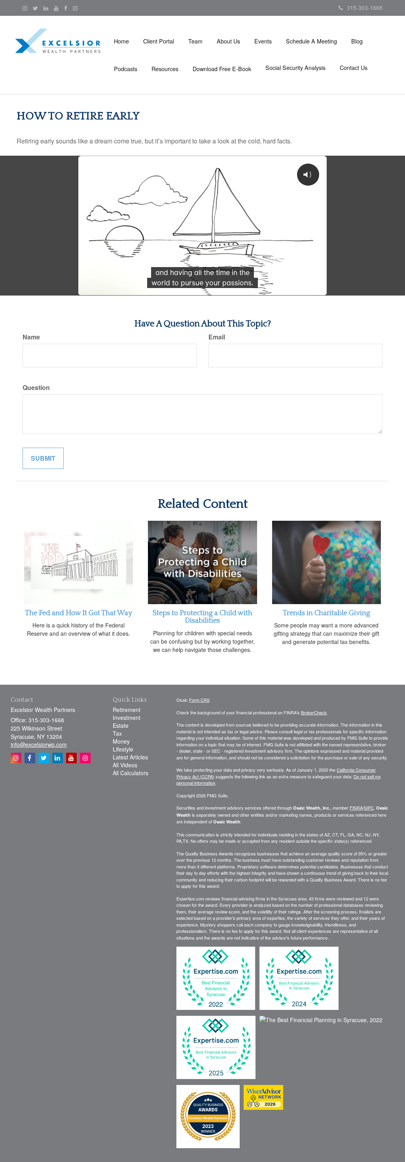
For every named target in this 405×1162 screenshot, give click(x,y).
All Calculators (130, 773)
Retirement (126, 710)
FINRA (356, 807)
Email (216, 337)
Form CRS (199, 700)
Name (31, 337)
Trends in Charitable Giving (326, 613)
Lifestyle (123, 749)
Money (121, 741)
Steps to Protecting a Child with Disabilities (202, 617)
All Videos (125, 765)
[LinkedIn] (46, 8)
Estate (121, 725)
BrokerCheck (314, 712)
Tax (117, 733)
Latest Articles (130, 757)
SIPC (369, 807)
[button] (158, 41)
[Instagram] (25, 8)
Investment (126, 717)
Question (36, 387)
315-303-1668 (364, 7)
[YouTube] (56, 8)
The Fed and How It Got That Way (78, 613)
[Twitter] (35, 8)
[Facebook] (65, 8)
